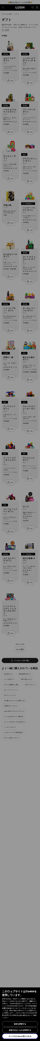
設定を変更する (20, 1024)
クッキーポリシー (23, 1015)
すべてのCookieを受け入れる (20, 1036)
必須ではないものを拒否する (20, 1030)
